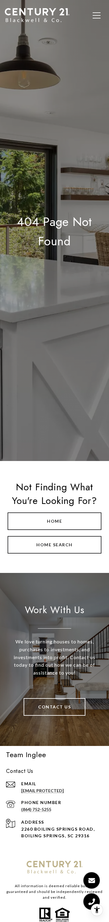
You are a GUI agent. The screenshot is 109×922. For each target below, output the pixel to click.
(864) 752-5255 (36, 809)
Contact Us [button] (54, 706)
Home (54, 521)
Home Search (54, 544)
